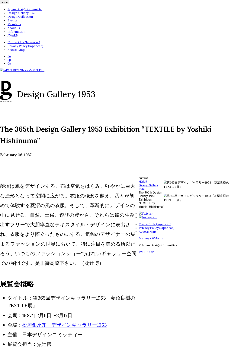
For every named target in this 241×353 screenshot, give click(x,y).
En (9, 56)
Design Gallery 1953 (22, 13)
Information (16, 31)
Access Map (16, 50)
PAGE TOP (146, 252)
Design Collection (20, 16)
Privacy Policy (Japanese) (25, 46)
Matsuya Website (151, 238)
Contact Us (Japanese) (24, 42)
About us (14, 28)
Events (12, 20)
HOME (143, 182)
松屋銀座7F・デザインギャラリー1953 (64, 325)
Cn (9, 63)
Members (14, 24)
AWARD (13, 35)
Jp (9, 60)
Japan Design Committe (25, 9)
